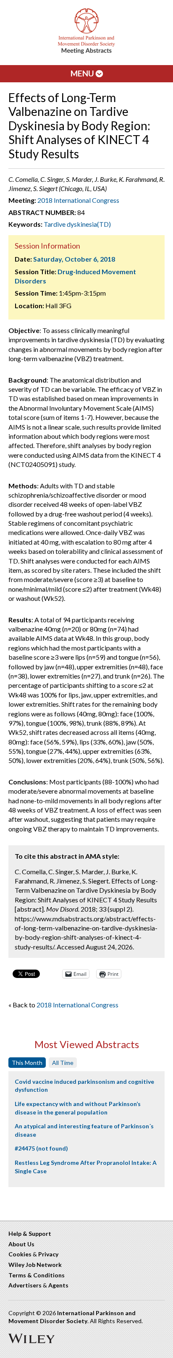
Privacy (48, 1254)
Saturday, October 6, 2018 (74, 259)
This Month (27, 1062)
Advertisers (25, 1285)
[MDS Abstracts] (86, 52)
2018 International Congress (78, 200)
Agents (58, 1285)
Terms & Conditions (36, 1275)
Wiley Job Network (35, 1264)
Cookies (19, 1254)
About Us (21, 1244)
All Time (62, 1062)
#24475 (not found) (41, 1148)
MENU (83, 73)
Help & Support (29, 1233)
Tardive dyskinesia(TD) (77, 224)
